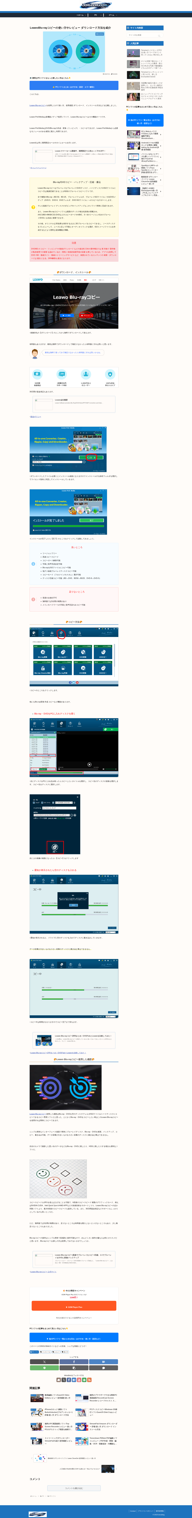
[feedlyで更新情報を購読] (84, 1380)
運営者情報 (160, 1511)
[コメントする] (103, 1367)
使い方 (66, 1352)
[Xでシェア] (44, 1361)
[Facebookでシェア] (74, 1361)
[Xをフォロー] (64, 1380)
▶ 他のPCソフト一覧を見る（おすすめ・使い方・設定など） (145, 121)
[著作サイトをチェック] (58, 1380)
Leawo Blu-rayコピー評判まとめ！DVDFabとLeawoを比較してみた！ (58, 1053)
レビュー (57, 1352)
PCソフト (35, 1352)
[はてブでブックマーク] (103, 1361)
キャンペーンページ (38, 168)
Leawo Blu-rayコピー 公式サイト (43, 1272)
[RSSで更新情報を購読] (89, 1380)
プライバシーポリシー (146, 1511)
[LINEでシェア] (44, 1367)
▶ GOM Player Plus (74, 1307)
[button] (74, 1367)
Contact (133, 1511)
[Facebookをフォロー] (69, 1380)
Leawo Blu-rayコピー (38, 105)
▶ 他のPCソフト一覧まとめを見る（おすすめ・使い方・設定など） (74, 1339)
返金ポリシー (35, 417)
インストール (46, 1352)
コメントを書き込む (74, 1488)
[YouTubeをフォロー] (79, 1380)
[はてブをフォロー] (74, 1380)
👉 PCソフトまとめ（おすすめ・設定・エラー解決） (74, 87)
